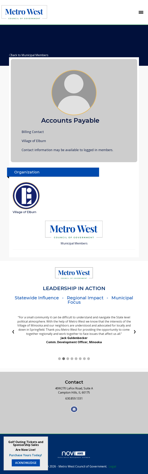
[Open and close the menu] (98, 12)
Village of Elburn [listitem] (24, 212)
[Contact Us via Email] (74, 409)
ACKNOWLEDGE (25, 463)
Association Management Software (74, 457)
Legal (112, 466)
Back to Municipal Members (29, 55)
